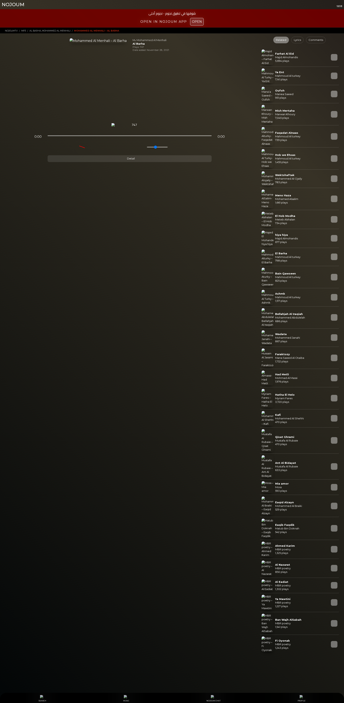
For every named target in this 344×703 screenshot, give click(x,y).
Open (197, 22)
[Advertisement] (129, 87)
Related (281, 39)
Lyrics (297, 39)
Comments (316, 39)
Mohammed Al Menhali (151, 40)
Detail (130, 158)
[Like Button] (145, 125)
